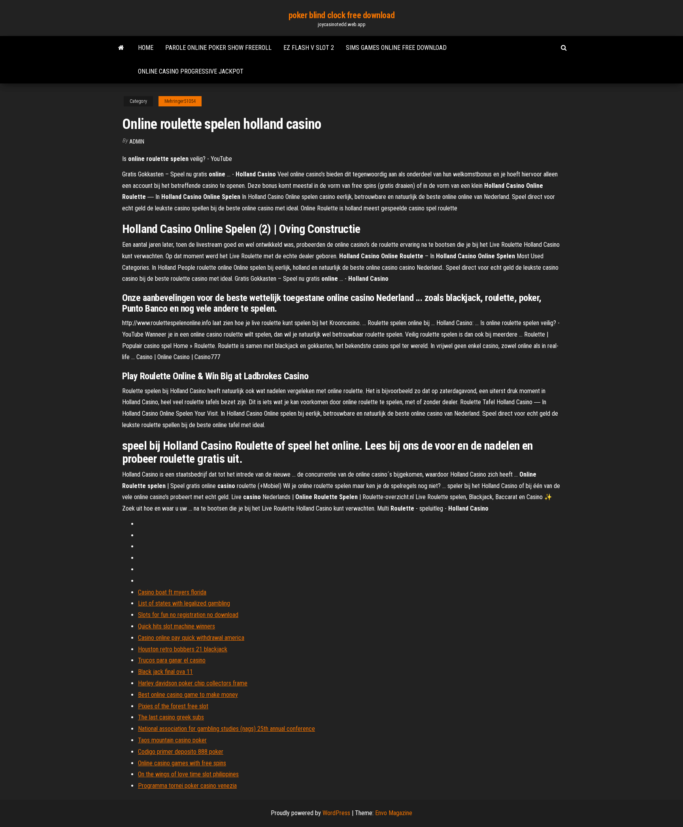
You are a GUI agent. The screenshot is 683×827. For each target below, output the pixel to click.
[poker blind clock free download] (121, 48)
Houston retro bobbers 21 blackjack (182, 649)
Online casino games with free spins (182, 763)
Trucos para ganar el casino (172, 660)
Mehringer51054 (180, 101)
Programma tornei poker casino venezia (187, 785)
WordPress (336, 813)
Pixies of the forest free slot (173, 706)
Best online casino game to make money (188, 694)
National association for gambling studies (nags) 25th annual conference (226, 728)
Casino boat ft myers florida (172, 592)
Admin (136, 141)
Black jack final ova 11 (165, 672)
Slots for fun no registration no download (188, 615)
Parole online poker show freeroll (218, 47)
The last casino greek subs (171, 717)
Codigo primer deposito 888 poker (180, 751)
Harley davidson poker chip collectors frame (192, 683)
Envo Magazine (393, 813)
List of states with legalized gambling (184, 603)
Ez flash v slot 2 (308, 47)
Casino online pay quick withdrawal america (191, 638)
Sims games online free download (396, 47)
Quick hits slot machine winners (176, 626)
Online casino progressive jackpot (190, 71)
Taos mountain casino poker (172, 740)
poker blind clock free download (341, 15)
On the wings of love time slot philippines (188, 774)
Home (145, 47)
